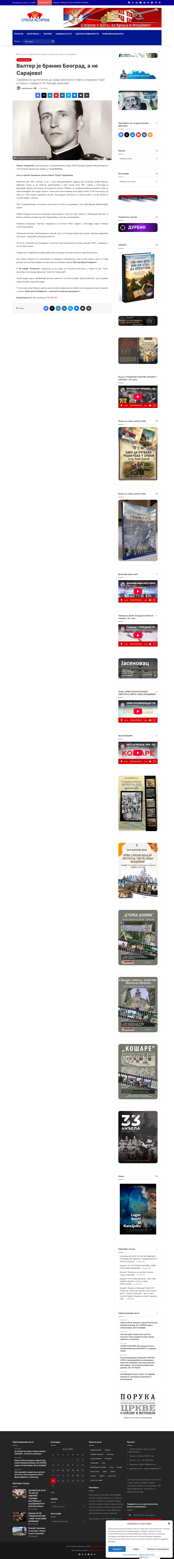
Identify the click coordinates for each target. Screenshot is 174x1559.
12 (63, 1470)
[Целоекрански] (154, 405)
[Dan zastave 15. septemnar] (138, 198)
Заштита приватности (146, 1554)
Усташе (93, 1476)
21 (73, 1475)
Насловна (22, 54)
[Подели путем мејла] (80, 95)
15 (78, 1470)
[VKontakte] (62, 95)
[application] (138, 397)
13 (68, 1470)
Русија (119, 1467)
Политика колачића (130, 1554)
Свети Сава (94, 1471)
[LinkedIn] (50, 95)
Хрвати (102, 1476)
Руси (111, 1467)
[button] (169, 1523)
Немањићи (94, 1463)
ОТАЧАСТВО (51, 297)
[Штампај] (86, 95)
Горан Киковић (95, 1458)
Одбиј (136, 1549)
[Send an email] (35, 88)
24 (53, 1481)
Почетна (18, 34)
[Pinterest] (56, 95)
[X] (43, 95)
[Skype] (68, 95)
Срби (104, 1471)
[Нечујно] (150, 405)
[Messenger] (74, 95)
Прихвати (117, 1549)
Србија (112, 1471)
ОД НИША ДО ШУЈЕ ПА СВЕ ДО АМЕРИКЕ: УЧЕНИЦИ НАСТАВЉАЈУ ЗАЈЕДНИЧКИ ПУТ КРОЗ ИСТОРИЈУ (138, 1259)
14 (73, 1470)
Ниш (103, 1463)
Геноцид (110, 1454)
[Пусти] (121, 405)
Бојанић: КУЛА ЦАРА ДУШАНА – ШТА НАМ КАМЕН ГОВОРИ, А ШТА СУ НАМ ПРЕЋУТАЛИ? (138, 1281)
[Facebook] (37, 95)
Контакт (48, 34)
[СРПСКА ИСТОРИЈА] (36, 17)
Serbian (145, 1557)
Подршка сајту (64, 34)
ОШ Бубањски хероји (98, 1467)
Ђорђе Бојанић (34, 54)
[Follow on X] (34, 88)
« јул (52, 1492)
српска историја (96, 1480)
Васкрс (107, 1450)
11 (58, 1470)
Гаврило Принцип (96, 1454)
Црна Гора (112, 1476)
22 (78, 1475)
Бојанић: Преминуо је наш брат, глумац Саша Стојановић (36, 1530)
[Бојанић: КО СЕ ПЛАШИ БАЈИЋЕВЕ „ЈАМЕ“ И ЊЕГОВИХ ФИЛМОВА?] (19, 1516)
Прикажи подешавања (158, 1549)
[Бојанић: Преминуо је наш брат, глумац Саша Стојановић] (19, 1531)
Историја (108, 1458)
